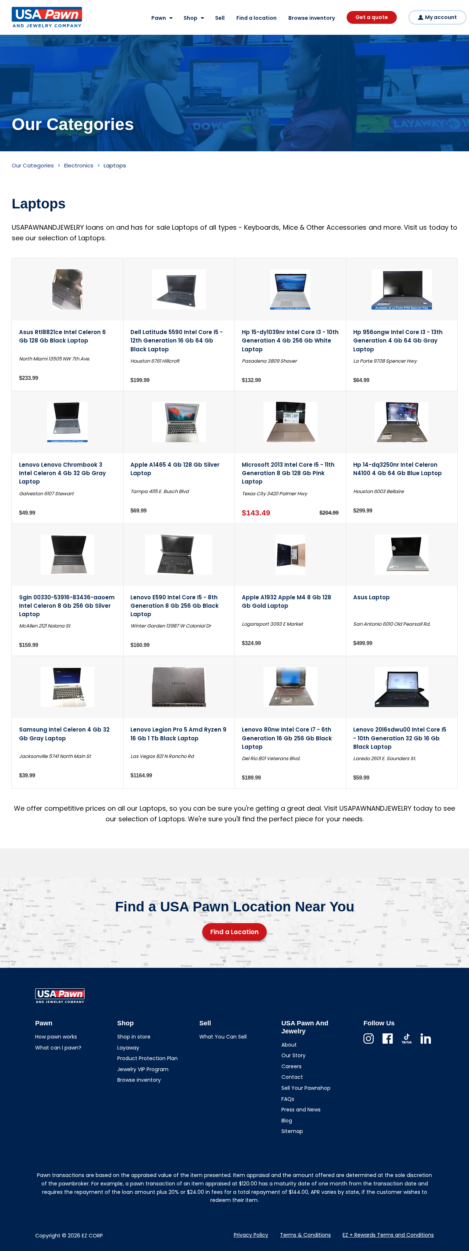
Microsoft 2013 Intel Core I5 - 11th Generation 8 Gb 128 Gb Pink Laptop (288, 473)
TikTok (407, 1043)
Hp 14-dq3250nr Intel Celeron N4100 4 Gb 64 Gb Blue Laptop (397, 469)
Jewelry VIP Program (143, 1069)
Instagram (368, 1043)
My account (441, 17)
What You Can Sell (223, 1036)
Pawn (158, 18)
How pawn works (56, 1036)
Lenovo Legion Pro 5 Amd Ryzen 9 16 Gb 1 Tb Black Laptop (178, 734)
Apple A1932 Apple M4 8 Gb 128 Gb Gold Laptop (286, 601)
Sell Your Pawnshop (305, 1088)
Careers (291, 1066)
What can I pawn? (58, 1047)
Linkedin (426, 1043)
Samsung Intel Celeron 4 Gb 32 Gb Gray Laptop (64, 734)
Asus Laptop (371, 597)
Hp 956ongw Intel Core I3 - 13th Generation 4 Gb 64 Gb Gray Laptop (398, 340)
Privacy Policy (251, 1235)
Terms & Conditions (305, 1235)
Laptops (115, 165)
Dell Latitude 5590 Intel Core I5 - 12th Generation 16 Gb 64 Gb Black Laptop (176, 340)
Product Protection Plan (147, 1058)
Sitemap (292, 1131)
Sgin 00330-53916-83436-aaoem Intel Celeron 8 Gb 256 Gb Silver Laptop (67, 605)
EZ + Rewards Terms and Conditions (388, 1235)
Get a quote (371, 17)
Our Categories (33, 165)
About (289, 1044)
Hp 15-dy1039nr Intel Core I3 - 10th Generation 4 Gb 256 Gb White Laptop (290, 340)
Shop (190, 18)
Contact (292, 1077)
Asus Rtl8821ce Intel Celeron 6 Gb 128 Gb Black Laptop (62, 336)
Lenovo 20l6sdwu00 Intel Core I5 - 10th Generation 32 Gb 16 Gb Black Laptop (399, 738)
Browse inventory (311, 18)
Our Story (293, 1055)
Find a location (256, 18)
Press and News (301, 1109)
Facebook (388, 1043)
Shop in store (134, 1036)
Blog (286, 1120)
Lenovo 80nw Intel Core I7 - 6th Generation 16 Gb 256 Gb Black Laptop (287, 738)
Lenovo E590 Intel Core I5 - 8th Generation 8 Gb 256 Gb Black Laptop (174, 605)
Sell (220, 18)
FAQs (287, 1099)
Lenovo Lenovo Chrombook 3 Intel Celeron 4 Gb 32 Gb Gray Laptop (62, 473)
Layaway (128, 1047)
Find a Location (234, 932)
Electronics (78, 165)
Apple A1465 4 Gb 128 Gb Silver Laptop (174, 469)
